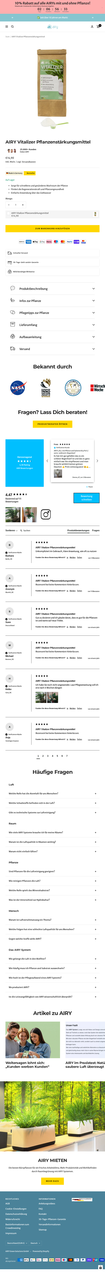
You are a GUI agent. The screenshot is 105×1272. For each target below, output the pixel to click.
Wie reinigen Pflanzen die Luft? (24, 881)
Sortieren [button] (10, 530)
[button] (5, 150)
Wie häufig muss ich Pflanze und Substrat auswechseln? (37, 968)
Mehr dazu (52, 1181)
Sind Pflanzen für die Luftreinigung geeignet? (32, 871)
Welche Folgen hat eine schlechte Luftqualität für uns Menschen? (41, 929)
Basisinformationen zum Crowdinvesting (17, 1226)
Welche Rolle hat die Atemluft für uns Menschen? (33, 793)
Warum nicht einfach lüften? (23, 851)
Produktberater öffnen (53, 424)
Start (7, 36)
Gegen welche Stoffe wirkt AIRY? (25, 939)
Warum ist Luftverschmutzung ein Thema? (30, 920)
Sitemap (43, 1229)
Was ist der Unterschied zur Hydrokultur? (29, 900)
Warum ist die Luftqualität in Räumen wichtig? (32, 842)
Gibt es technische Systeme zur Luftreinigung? (32, 812)
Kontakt (42, 1214)
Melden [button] (73, 557)
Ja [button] (67, 557)
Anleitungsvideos (47, 1203)
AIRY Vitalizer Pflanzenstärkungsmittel (30, 213)
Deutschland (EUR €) (16, 1243)
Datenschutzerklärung (16, 1214)
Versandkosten (29, 162)
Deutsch (34, 1243)
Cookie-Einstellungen (15, 1208)
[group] (19, 494)
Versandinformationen (49, 1224)
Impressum (11, 1233)
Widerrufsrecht (12, 1219)
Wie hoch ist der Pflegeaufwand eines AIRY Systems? (35, 977)
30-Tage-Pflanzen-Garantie (52, 1219)
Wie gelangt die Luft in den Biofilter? (27, 958)
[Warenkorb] (98, 26)
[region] (72, 461)
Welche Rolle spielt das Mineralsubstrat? (29, 890)
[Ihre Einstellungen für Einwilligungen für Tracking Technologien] (100, 1267)
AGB (7, 1203)
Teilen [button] (79, 557)
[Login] (92, 26)
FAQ (41, 1208)
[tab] (78, 531)
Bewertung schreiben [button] (86, 498)
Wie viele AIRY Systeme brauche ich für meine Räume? (36, 832)
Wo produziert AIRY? (19, 987)
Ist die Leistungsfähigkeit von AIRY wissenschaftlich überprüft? (40, 996)
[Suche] (12, 26)
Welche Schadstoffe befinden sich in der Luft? (32, 803)
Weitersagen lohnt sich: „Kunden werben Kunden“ (27, 1065)
